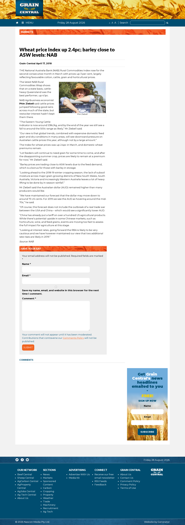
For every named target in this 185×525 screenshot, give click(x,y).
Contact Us (126, 477)
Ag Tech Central (26, 494)
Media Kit (74, 477)
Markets (48, 477)
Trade (46, 501)
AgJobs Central (26, 491)
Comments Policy (73, 338)
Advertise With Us (79, 474)
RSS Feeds (101, 481)
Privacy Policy (128, 484)
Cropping (48, 491)
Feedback (100, 484)
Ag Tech (48, 511)
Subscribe (147, 431)
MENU (29, 22)
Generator (164, 522)
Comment (29, 298)
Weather (48, 498)
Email (26, 275)
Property (48, 494)
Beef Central (24, 474)
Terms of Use (128, 488)
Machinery (49, 504)
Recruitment (50, 508)
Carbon (47, 488)
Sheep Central (25, 477)
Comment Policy (130, 481)
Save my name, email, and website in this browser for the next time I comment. (60, 292)
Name (26, 264)
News (46, 474)
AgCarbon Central (27, 481)
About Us (22, 498)
